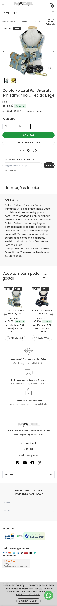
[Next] (52, 51)
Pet (39, 22)
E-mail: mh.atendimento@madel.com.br (28, 430)
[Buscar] (53, 12)
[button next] (51, 314)
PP (5, 126)
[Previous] (4, 51)
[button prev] (5, 314)
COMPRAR (28, 135)
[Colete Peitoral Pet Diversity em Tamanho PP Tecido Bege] (15, 298)
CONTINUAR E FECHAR (28, 601)
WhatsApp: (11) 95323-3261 (28, 434)
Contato (29, 449)
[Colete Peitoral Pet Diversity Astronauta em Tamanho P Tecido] (42, 298)
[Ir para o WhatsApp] (48, 595)
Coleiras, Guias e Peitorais (50, 21)
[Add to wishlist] (28, 150)
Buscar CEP (10, 171)
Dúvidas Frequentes (29, 455)
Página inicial (8, 22)
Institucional (28, 443)
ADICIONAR (28, 142)
